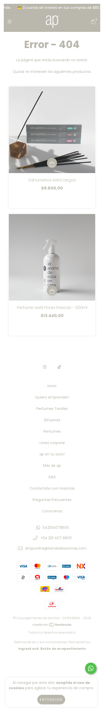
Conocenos (52, 511)
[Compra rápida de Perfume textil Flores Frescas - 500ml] (52, 290)
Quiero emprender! (52, 397)
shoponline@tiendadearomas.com (56, 548)
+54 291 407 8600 (56, 537)
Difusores (52, 420)
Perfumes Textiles (52, 408)
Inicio (52, 385)
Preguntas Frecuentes (52, 499)
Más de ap (52, 465)
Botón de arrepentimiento (63, 648)
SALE (52, 476)
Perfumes (52, 431)
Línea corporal (52, 442)
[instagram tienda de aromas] (44, 367)
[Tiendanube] (52, 626)
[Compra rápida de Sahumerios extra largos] (52, 163)
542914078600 (56, 527)
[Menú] (11, 21)
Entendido (51, 699)
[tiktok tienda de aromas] (59, 367)
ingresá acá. (29, 648)
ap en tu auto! (52, 454)
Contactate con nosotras (52, 488)
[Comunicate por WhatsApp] (90, 668)
